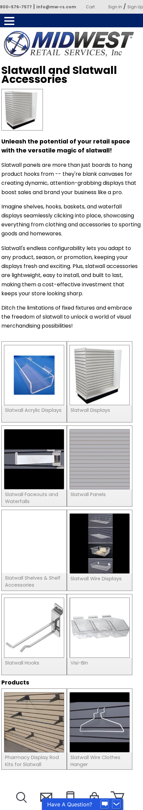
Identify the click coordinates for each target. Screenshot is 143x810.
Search (21, 805)
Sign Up (135, 7)
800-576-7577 (16, 7)
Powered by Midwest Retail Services (71, 44)
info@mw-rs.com (56, 7)
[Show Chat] (104, 804)
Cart (90, 7)
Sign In (115, 7)
